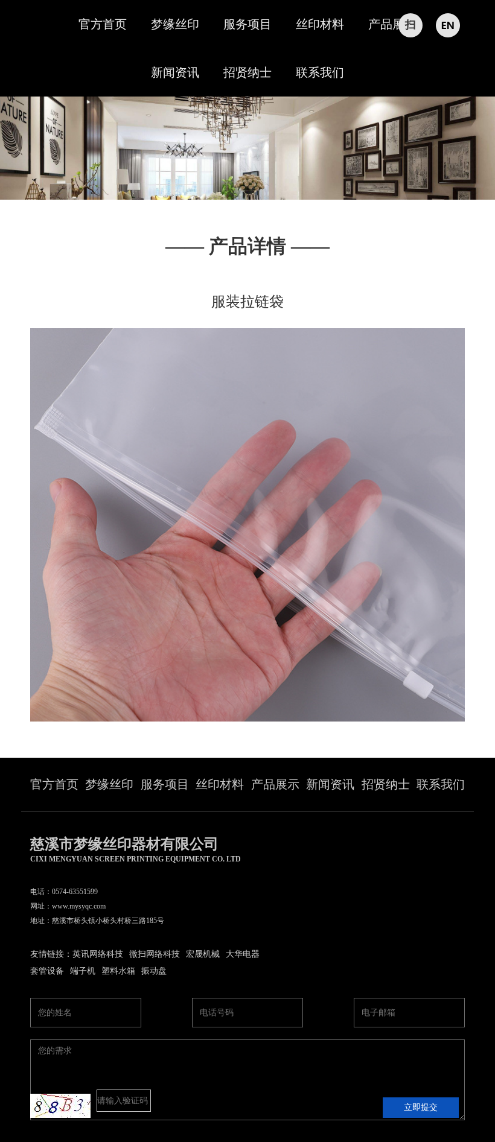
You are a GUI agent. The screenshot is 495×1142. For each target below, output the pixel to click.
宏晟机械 (203, 954)
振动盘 (154, 970)
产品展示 (392, 24)
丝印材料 (320, 24)
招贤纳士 (247, 72)
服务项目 (247, 24)
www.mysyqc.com (79, 906)
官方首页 (102, 24)
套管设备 (47, 970)
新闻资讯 (175, 72)
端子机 (82, 970)
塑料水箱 (118, 970)
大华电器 (243, 954)
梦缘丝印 (175, 24)
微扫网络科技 (154, 954)
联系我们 (320, 72)
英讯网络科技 (97, 954)
